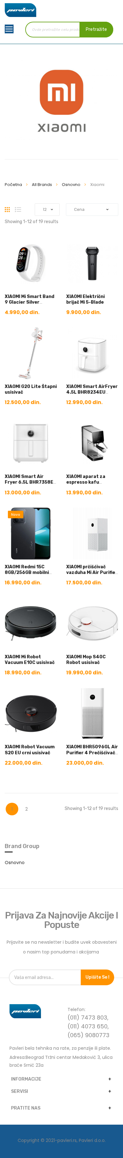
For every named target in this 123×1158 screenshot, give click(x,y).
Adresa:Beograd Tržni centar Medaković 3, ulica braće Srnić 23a (61, 1061)
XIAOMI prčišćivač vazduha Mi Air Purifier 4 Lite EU (91, 572)
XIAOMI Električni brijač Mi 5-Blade (85, 299)
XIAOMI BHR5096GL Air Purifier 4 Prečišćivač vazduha (92, 752)
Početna (14, 185)
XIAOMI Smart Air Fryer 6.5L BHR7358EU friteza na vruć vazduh (30, 485)
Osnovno (71, 185)
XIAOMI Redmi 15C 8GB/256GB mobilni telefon (27, 572)
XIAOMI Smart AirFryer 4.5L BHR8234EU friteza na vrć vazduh (92, 392)
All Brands (42, 185)
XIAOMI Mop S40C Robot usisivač (86, 659)
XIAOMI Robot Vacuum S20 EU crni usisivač (30, 749)
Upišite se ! (97, 977)
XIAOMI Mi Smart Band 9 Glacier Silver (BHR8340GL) (29, 302)
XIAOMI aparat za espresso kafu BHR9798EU (85, 482)
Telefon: (76, 1009)
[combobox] (69, 29)
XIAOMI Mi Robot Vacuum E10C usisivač (30, 659)
